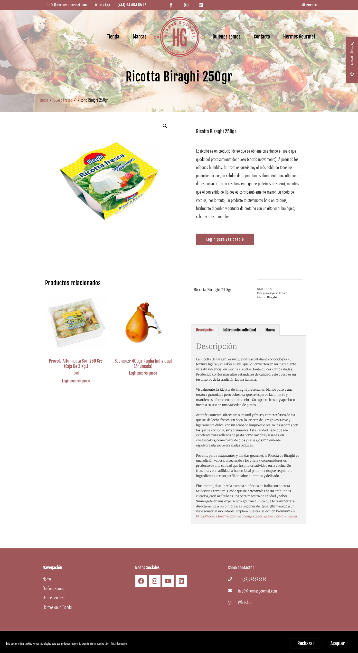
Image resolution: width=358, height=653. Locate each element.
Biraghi (272, 297)
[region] (179, 642)
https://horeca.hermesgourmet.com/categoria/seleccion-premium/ (246, 516)
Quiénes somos (226, 37)
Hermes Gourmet (299, 37)
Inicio (44, 100)
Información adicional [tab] (239, 329)
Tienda (113, 37)
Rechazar (305, 643)
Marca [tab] (270, 329)
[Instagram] (155, 581)
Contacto (262, 37)
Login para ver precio (76, 381)
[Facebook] (141, 581)
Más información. (119, 643)
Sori (76, 373)
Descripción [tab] (205, 329)
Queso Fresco (62, 100)
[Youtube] (168, 581)
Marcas (139, 37)
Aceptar (337, 643)
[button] (164, 125)
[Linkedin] (181, 581)
